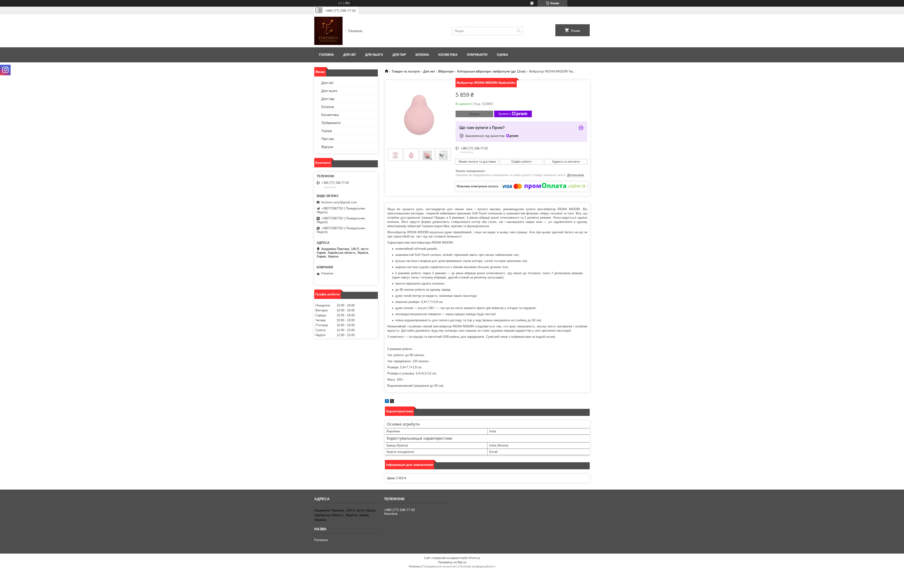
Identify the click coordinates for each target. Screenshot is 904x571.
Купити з (505, 114)
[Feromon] (328, 31)
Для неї (349, 54)
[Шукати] (518, 31)
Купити (474, 114)
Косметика (447, 54)
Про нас (327, 139)
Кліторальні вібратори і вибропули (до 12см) (491, 71)
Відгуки (327, 147)
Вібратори (446, 71)
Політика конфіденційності (477, 566)
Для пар (399, 54)
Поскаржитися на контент (440, 566)
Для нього (374, 54)
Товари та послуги (405, 71)
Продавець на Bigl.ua (452, 562)
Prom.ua (474, 558)
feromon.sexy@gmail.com (339, 202)
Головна (326, 54)
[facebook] (387, 402)
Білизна (422, 54)
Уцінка (502, 54)
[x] (392, 402)
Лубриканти (477, 54)
